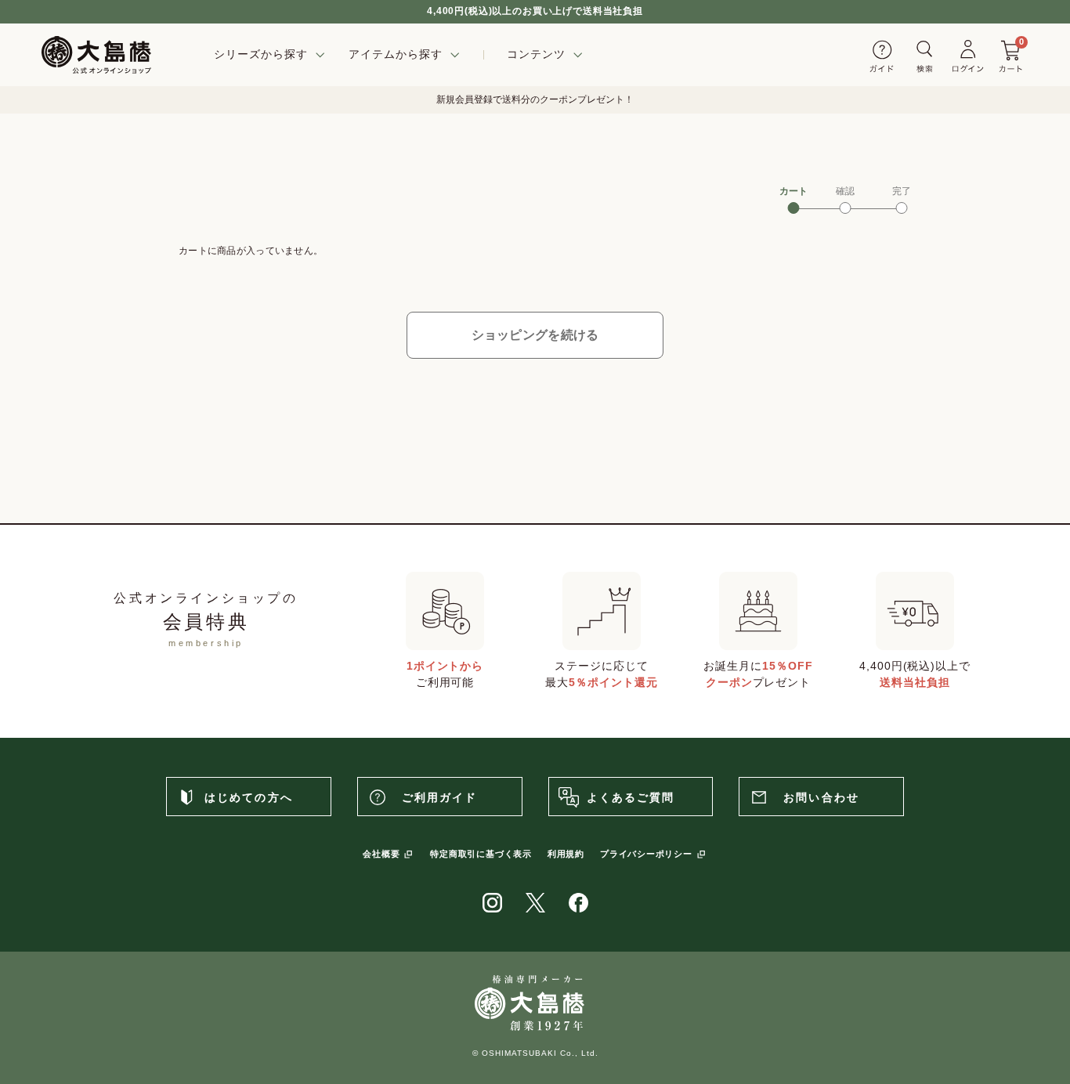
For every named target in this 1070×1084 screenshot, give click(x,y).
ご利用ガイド (440, 797)
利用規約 (566, 853)
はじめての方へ (248, 797)
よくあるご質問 (631, 797)
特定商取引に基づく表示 (480, 853)
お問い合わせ (821, 797)
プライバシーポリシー (646, 853)
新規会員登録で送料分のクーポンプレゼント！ (535, 99)
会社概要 (381, 853)
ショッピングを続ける (535, 334)
